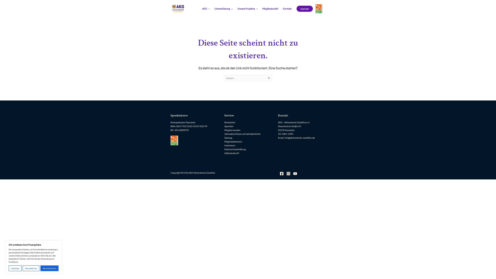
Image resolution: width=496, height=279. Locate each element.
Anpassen (15, 268)
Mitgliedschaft (270, 8)
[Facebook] (282, 174)
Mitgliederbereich (233, 141)
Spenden (228, 126)
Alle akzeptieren (49, 268)
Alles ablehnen (31, 268)
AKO (204, 8)
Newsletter (229, 122)
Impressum (229, 145)
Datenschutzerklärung (235, 149)
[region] (33, 257)
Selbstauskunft (231, 153)
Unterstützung (222, 8)
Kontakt (287, 8)
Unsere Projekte (246, 8)
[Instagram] (288, 174)
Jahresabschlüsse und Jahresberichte (242, 134)
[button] (208, 8)
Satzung (228, 137)
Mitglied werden (232, 130)
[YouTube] (295, 174)
